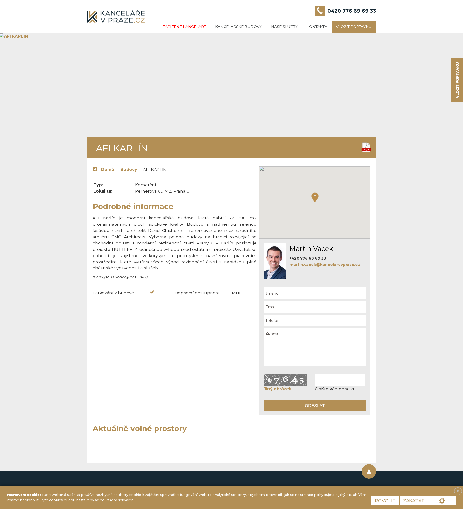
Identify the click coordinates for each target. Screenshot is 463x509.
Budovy (128, 169)
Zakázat (413, 500)
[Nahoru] (369, 471)
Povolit (385, 500)
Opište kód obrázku (335, 388)
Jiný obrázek (278, 388)
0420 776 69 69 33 (351, 11)
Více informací (153, 500)
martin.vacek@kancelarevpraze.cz (324, 264)
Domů (107, 169)
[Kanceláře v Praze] (116, 16)
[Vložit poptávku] (457, 80)
